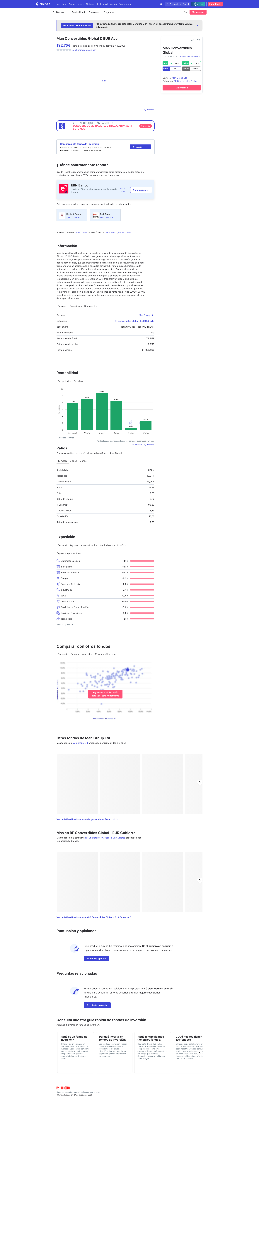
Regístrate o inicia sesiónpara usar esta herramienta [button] (105, 694)
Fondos (60, 12)
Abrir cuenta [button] (139, 190)
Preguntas (108, 12)
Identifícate (215, 4)
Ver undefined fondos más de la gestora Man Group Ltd (86, 819)
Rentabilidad (78, 12)
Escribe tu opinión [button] (96, 958)
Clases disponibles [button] (189, 56)
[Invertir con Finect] (43, 4)
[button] (140, 146)
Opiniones (94, 12)
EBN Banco (79, 185)
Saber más (145, 126)
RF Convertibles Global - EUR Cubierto (134, 321)
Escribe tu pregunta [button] (97, 1005)
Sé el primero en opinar (84, 50)
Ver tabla (138, 445)
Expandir (150, 110)
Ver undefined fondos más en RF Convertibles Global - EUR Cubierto (93, 917)
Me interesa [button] (198, 12)
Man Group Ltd (146, 315)
